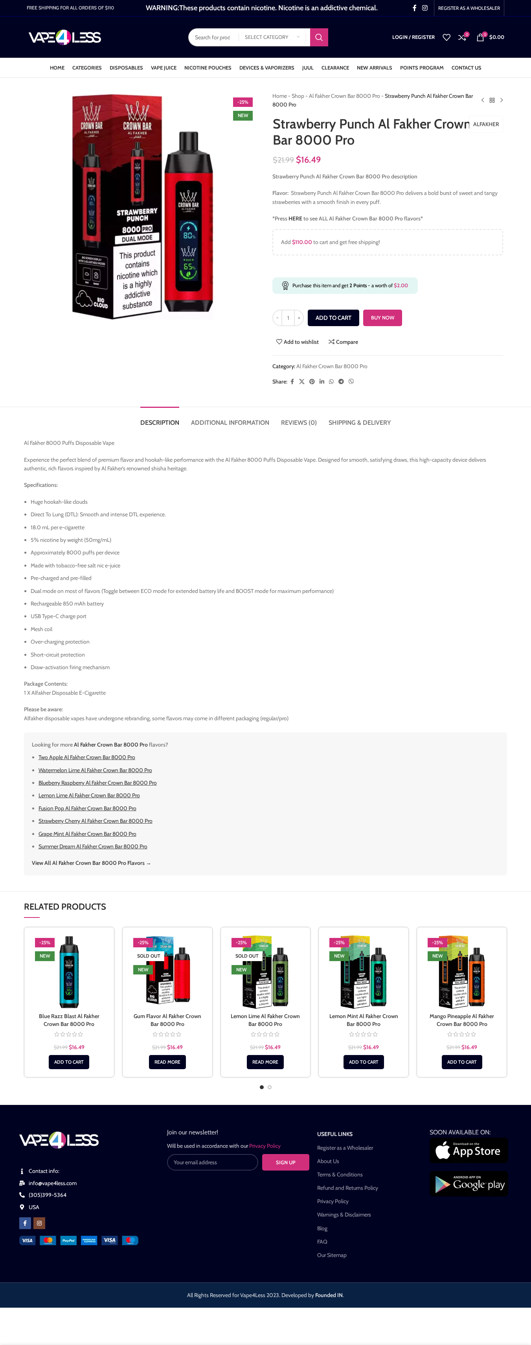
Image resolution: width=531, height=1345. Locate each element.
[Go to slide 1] (262, 1087)
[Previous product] (482, 100)
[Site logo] (65, 36)
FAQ (322, 1241)
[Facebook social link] (414, 8)
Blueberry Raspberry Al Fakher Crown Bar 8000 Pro (98, 782)
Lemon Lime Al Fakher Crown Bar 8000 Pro (89, 795)
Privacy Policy (333, 1201)
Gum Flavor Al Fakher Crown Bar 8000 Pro (167, 1020)
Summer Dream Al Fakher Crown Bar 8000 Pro (93, 846)
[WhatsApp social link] (331, 381)
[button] (69, 1062)
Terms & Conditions (340, 1174)
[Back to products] (492, 100)
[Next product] (501, 100)
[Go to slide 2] (270, 1087)
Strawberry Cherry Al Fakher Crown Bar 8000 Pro (96, 820)
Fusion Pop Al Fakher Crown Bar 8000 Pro (87, 808)
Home (279, 95)
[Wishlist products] (446, 37)
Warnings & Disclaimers (344, 1214)
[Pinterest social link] (312, 381)
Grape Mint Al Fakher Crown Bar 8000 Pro (87, 833)
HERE (295, 218)
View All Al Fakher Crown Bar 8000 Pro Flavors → (91, 862)
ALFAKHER (486, 124)
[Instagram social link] (424, 8)
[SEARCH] (319, 37)
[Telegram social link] (341, 381)
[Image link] (78, 1239)
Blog (322, 1228)
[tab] (159, 419)
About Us (328, 1161)
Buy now (382, 317)
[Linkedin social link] (322, 381)
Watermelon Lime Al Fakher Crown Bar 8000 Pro (95, 770)
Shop (298, 95)
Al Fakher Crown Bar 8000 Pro (344, 95)
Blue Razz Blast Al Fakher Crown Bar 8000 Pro (69, 1020)
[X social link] (302, 381)
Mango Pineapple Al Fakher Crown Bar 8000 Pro (462, 1020)
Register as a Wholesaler (345, 1147)
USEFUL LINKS (335, 1134)
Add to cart (333, 317)
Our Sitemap (332, 1255)
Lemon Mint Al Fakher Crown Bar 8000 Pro (363, 1020)
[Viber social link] (351, 381)
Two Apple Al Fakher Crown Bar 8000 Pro (87, 757)
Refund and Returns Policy (347, 1187)
